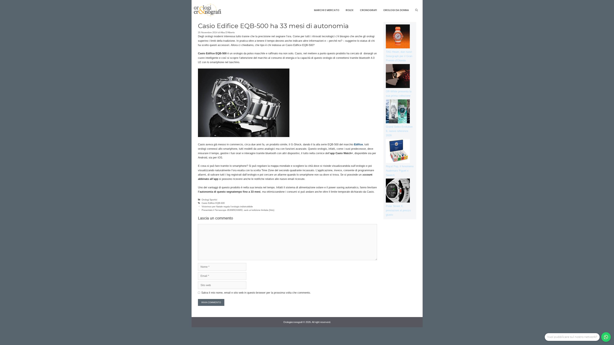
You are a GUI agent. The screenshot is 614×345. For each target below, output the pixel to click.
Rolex (350, 10)
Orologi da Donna (396, 10)
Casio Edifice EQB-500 (213, 203)
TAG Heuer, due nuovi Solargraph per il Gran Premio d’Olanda (399, 56)
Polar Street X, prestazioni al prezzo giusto (398, 210)
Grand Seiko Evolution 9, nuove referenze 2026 (399, 131)
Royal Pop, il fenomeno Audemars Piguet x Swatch (399, 170)
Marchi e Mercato (326, 10)
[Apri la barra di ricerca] (416, 10)
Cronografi (368, 10)
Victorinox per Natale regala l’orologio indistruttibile (227, 206)
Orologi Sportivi (209, 199)
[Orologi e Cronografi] (207, 10)
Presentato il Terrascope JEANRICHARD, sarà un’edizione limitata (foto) (238, 210)
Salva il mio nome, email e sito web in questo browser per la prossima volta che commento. (256, 292)
